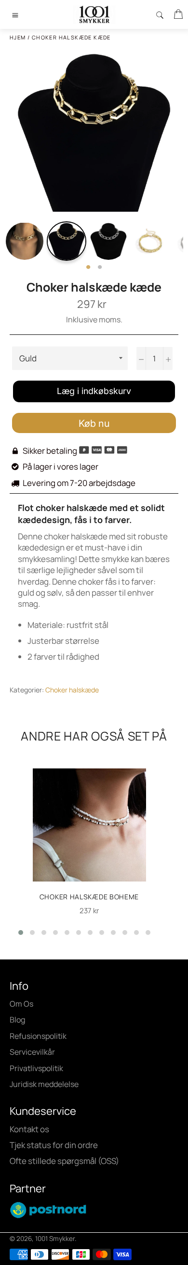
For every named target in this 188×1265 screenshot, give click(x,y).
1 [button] (88, 267)
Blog (17, 1019)
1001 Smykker (55, 1238)
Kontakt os (29, 1129)
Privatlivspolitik (36, 1068)
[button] (21, 932)
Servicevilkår (32, 1052)
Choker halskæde (72, 689)
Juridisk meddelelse (44, 1084)
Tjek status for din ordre (54, 1144)
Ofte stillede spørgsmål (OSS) (64, 1160)
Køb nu (94, 423)
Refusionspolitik (38, 1036)
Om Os (21, 1003)
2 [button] (100, 267)
